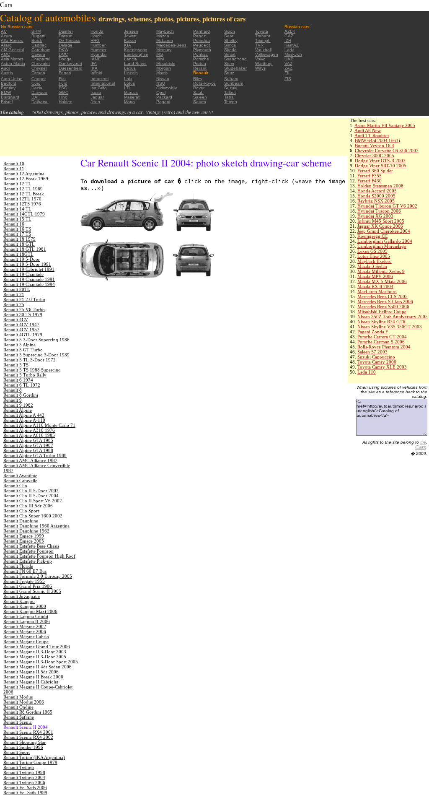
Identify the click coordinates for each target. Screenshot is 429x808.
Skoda (230, 49)
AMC (5, 54)
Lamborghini (136, 54)
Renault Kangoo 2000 (24, 606)
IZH (287, 40)
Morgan (163, 68)
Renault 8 (12, 389)
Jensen (131, 31)
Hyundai (98, 54)
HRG (95, 40)
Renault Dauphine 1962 (26, 530)
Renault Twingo (18, 767)
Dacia (36, 88)
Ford (63, 83)
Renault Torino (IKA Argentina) (34, 757)
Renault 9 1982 (18, 405)
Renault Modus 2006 (23, 701)
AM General (12, 49)
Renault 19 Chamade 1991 (29, 279)
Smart (229, 54)
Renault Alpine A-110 (24, 420)
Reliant (200, 68)
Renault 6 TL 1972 (21, 384)
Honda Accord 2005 (377, 190)
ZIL (287, 72)
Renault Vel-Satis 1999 (25, 792)
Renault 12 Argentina (23, 173)
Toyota (261, 31)
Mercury (163, 49)
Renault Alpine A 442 (23, 415)
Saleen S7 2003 (372, 351)
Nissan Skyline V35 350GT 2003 (389, 326)
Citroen (38, 72)
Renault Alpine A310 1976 (29, 430)
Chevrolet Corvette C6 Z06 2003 (387, 150)
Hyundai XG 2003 (375, 215)
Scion (229, 31)
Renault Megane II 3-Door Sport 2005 (40, 661)
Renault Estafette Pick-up (27, 561)
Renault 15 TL (17, 218)
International (102, 83)
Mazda (162, 36)
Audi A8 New (367, 130)
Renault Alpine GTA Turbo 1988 (35, 455)
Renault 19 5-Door (21, 259)
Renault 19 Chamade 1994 (29, 284)
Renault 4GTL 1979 (22, 334)
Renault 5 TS (15, 364)
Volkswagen (266, 54)
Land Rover (135, 63)
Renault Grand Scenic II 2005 (32, 591)
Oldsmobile (167, 88)
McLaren (164, 40)
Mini (160, 59)
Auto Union (12, 78)
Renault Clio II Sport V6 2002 (32, 500)
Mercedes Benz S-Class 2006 (385, 301)
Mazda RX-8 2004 (375, 286)
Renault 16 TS (17, 228)
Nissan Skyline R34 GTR (381, 321)
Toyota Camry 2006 (376, 361)
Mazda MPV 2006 (375, 276)
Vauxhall (263, 49)
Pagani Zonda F (372, 331)
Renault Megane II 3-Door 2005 (34, 656)
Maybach (165, 31)
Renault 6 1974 (18, 379)
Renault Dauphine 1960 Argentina (36, 525)
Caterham (40, 49)
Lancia (130, 59)
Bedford (8, 83)
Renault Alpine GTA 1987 (28, 445)
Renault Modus (18, 696)
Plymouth (202, 49)
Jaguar (97, 97)
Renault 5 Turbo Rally (25, 374)
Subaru (231, 78)
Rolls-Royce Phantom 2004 (384, 346)
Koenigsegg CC (372, 236)
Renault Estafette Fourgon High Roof (39, 556)
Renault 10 (13, 163)
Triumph (263, 40)
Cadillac (39, 45)
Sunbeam (233, 83)
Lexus (130, 68)
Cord (36, 83)
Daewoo (39, 92)
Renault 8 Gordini (20, 395)
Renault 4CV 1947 (21, 324)
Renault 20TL (16, 289)
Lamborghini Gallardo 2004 (384, 241)
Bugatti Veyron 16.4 (374, 145)
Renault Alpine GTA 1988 (28, 450)
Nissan (162, 78)
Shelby (231, 40)
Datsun (65, 36)
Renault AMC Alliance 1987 (30, 460)
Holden (65, 101)
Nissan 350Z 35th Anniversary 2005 (392, 316)
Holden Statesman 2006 (380, 185)
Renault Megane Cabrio (26, 636)
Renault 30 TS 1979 (22, 314)
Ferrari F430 (369, 180)
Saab (198, 92)
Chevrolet (40, 63)
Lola (128, 78)
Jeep (95, 101)
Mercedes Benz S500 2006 (383, 306)
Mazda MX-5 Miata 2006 (382, 281)
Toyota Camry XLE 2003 (382, 366)
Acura (6, 36)
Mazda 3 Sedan (372, 266)
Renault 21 (13, 294)
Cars (420, 447)
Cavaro (38, 54)
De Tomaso (69, 40)
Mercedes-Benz (171, 45)
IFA (93, 63)
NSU (160, 83)
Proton (199, 63)
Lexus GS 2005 (372, 251)
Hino (63, 97)
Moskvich (293, 54)
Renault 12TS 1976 (22, 203)
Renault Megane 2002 (24, 626)
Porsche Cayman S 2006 (381, 341)
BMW (6, 92)
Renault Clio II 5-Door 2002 (31, 490)
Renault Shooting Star (24, 742)
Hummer (98, 49)
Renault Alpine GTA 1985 (28, 440)
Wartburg (264, 63)
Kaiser (130, 40)
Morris (162, 72)
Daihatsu (40, 101)
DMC (63, 54)
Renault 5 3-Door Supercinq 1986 (36, 339)
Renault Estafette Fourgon (28, 550)
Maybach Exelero (374, 261)
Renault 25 (13, 304)
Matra (129, 101)
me (423, 442)
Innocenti (99, 78)
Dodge (65, 59)
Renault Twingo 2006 (24, 782)
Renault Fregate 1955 (24, 581)
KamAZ (291, 45)
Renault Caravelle (20, 480)
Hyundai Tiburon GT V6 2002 (387, 205)
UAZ (288, 59)
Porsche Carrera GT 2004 (382, 336)
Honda (96, 31)
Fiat (62, 78)
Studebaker (235, 68)
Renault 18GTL (18, 254)
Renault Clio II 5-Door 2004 (31, 495)
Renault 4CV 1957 (21, 329)
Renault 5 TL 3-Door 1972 (29, 359)
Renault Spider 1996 (23, 747)
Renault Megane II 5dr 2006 (31, 671)
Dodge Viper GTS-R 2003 (380, 160)
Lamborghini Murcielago (381, 246)
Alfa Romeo (12, 40)
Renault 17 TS (17, 233)
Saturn (199, 101)
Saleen (200, 97)
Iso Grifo (98, 88)
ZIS (287, 78)
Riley (197, 78)
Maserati (132, 97)
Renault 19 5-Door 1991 (27, 264)
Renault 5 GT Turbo (23, 349)
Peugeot (201, 45)
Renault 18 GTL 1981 (24, 249)
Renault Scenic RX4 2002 (28, 737)
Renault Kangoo (19, 601)
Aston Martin (13, 63)
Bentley (8, 88)
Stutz (229, 72)
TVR (259, 45)
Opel (160, 92)
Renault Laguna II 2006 (26, 621)
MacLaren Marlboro (377, 291)
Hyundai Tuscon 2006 (379, 210)
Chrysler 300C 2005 (374, 155)
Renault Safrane (18, 717)
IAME (95, 59)
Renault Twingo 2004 (24, 777)
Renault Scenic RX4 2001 (28, 732)
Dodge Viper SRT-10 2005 (380, 165)
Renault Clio (15, 485)
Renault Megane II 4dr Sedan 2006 (37, 666)
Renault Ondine (18, 706)
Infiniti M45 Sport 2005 (380, 220)
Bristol (7, 101)
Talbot (230, 92)
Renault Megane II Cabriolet (30, 681)
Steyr (229, 63)
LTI (127, 88)
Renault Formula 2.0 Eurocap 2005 (37, 576)
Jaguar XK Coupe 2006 (380, 226)
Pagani (163, 101)
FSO (63, 88)
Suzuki (230, 88)
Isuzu (95, 92)
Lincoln (131, 72)
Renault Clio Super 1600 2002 (32, 515)
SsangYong (235, 59)
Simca (230, 45)
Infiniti (96, 72)
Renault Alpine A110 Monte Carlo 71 (39, 425)
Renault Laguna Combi (25, 616)
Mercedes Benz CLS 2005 (382, 296)
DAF (35, 97)
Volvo (260, 59)
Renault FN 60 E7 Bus (25, 571)
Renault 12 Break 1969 (25, 178)
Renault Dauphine (20, 520)
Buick (36, 40)
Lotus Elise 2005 (373, 256)
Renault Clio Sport (21, 510)
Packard (164, 97)
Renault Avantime (20, 475)
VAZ (288, 63)
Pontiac (200, 54)
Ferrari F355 (369, 175)
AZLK (289, 31)
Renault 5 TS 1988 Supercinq (32, 369)
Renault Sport (16, 752)
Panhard (201, 31)
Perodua (201, 40)
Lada (289, 49)
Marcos (131, 92)
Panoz (199, 36)
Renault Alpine (17, 410)
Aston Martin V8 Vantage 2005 (384, 125)
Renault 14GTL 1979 (24, 213)
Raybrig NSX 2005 (376, 200)
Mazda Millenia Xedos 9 (381, 271)
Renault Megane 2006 (24, 631)
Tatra (229, 97)
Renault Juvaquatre (21, 596)
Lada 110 (366, 371)
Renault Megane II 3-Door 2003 (34, 651)
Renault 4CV (15, 319)
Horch (96, 36)
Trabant (262, 36)
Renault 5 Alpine (19, 344)
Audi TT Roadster (371, 135)
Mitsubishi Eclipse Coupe (381, 311)
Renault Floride (18, 566)
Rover (198, 88)
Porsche (201, 59)
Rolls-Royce (204, 83)
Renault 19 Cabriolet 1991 (28, 269)
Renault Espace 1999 (23, 535)
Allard (6, 45)
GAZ (288, 36)
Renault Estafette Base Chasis (31, 545)
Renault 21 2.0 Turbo (24, 299)
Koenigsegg (135, 49)
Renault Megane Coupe (26, 641)
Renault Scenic (17, 722)
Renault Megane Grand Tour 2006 (36, 646)
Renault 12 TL (17, 183)
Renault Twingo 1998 (24, 772)
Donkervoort (70, 63)
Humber (98, 45)
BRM (36, 31)
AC (4, 31)
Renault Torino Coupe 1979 (30, 762)
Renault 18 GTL (19, 244)
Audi (5, 68)
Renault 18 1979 (19, 239)
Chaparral (40, 59)
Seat (228, 36)
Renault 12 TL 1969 (23, 188)
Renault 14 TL (17, 208)
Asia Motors (12, 59)
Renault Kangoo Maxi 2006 (30, 611)
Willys (260, 68)
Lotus (129, 83)
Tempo (230, 101)
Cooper (38, 78)
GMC (63, 92)
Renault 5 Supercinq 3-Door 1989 (36, 354)
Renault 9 (12, 400)
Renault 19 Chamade (23, 274)
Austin (7, 72)
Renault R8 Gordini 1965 (27, 711)
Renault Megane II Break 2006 (33, 676)
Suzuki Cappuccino (376, 356)
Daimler (66, 31)
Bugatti (38, 36)
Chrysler (39, 68)
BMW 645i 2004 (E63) (377, 140)
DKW (63, 49)
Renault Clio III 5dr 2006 (28, 505)
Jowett (130, 36)
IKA (94, 68)
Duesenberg (71, 68)
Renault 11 (13, 168)
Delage (65, 45)
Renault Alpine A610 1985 (29, 435)
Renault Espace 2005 (23, 540)
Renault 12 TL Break (23, 193)
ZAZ (288, 68)
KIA (127, 45)
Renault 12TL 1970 (22, 198)
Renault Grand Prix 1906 (27, 586)
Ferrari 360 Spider (375, 170)
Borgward (10, 97)
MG (159, 54)
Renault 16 (13, 223)
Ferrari (65, 72)
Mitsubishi (165, 63)
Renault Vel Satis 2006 (25, 787)
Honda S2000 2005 (376, 195)
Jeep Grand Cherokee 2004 (383, 231)
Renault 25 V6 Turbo (24, 309)
